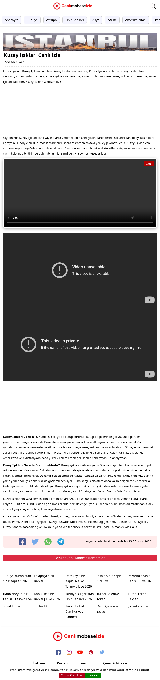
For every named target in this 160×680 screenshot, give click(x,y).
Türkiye (32, 20)
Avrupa (51, 20)
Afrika (112, 20)
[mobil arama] (153, 6)
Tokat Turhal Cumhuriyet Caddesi (74, 611)
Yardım (86, 663)
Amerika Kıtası (135, 20)
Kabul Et (93, 675)
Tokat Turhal (12, 606)
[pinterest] (90, 652)
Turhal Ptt (41, 606)
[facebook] (22, 542)
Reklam (63, 663)
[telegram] (60, 542)
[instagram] (69, 652)
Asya (95, 20)
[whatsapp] (48, 542)
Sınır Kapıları (74, 20)
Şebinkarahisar (139, 606)
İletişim (39, 663)
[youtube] (80, 652)
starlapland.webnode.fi (110, 541)
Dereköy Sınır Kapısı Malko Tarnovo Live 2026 (78, 581)
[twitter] (35, 542)
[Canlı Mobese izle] (73, 9)
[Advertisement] (80, 110)
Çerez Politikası (115, 663)
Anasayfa (11, 20)
